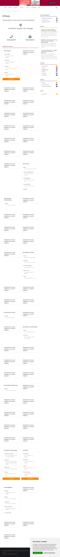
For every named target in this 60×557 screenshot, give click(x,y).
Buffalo (6, 388)
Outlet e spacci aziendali (46, 86)
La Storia (43, 71)
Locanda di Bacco (26, 184)
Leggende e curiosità (46, 21)
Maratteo (25, 189)
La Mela (6, 203)
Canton (24, 255)
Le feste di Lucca (45, 20)
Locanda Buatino (26, 178)
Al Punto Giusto (26, 472)
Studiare (43, 82)
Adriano (6, 72)
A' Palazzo (7, 66)
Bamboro (6, 472)
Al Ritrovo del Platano (9, 453)
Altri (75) (30, 478)
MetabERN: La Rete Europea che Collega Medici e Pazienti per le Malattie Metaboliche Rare (49, 41)
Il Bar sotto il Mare (8, 506)
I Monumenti (44, 75)
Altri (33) (11, 478)
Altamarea (7, 459)
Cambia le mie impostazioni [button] (49, 552)
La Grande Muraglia (27, 265)
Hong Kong (25, 260)
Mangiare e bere (45, 69)
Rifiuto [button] (40, 552)
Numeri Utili (44, 94)
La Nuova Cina (26, 270)
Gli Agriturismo (45, 66)
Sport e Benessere (45, 84)
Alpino (24, 167)
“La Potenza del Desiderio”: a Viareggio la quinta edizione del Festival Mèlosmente (49, 51)
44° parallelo (7, 54)
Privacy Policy (5, 553)
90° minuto (7, 60)
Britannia (6, 490)
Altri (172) (11, 79)
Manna (24, 276)
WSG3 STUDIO (11, 550)
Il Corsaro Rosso (8, 512)
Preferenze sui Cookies (13, 553)
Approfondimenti (45, 15)
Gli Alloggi (44, 73)
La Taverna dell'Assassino (28, 172)
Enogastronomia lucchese (47, 18)
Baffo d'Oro (7, 467)
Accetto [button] (35, 552)
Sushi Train (25, 335)
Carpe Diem (7, 501)
